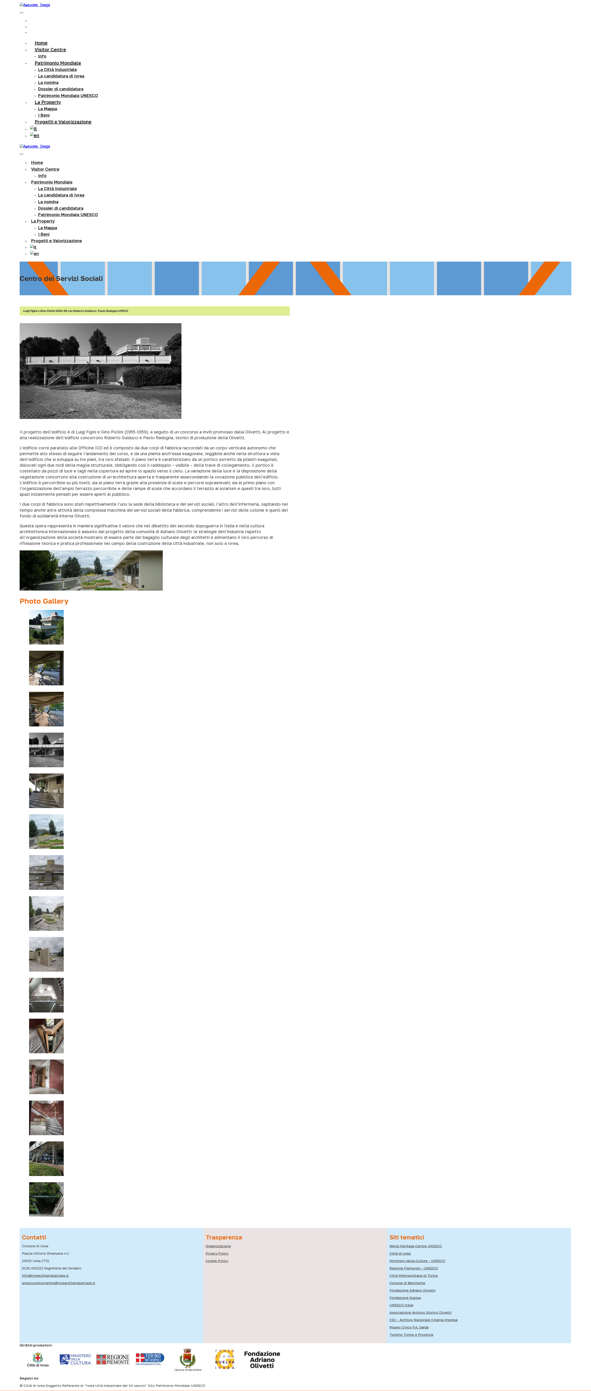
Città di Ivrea (400, 1253)
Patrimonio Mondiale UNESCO (68, 95)
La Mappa (47, 227)
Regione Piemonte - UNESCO (413, 1268)
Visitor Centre (45, 169)
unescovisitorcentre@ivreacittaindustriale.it (58, 1283)
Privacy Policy (217, 1253)
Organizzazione (218, 1246)
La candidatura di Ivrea (61, 75)
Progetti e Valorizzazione (63, 121)
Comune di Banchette (407, 1283)
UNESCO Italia (401, 1305)
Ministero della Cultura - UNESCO (417, 1261)
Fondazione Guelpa (405, 1297)
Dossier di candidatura (60, 208)
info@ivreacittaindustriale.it (45, 1275)
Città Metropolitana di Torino (413, 1275)
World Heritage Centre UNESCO (415, 1246)
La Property (48, 102)
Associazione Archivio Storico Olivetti (420, 1312)
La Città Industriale (57, 69)
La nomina (48, 82)
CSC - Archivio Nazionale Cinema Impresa (423, 1320)
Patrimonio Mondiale (58, 63)
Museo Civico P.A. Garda (408, 1327)
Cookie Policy (217, 1261)
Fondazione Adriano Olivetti (412, 1290)
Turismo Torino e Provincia (411, 1334)
